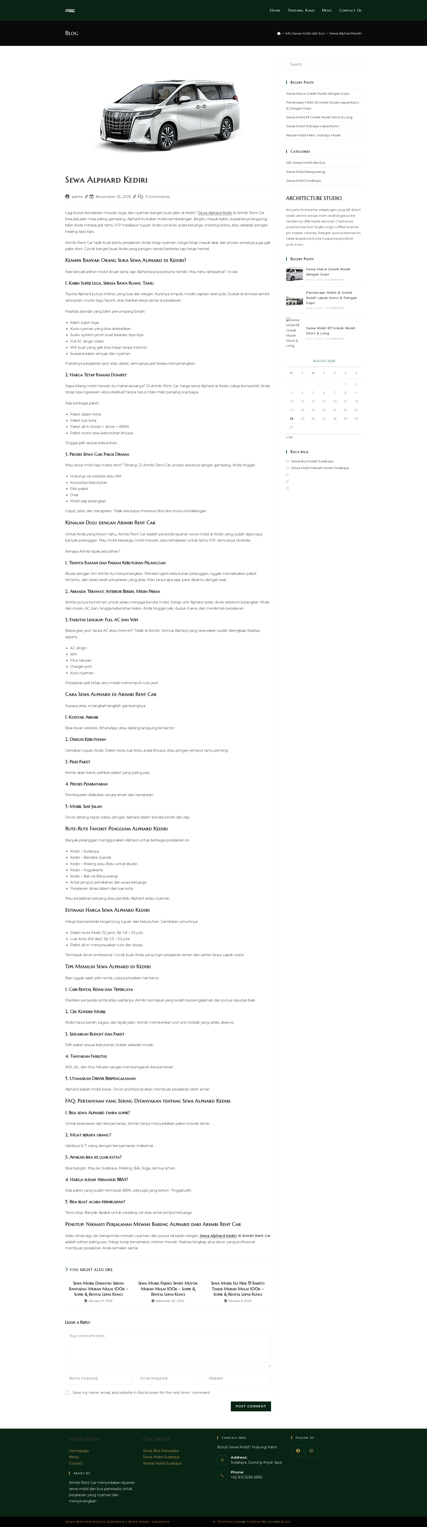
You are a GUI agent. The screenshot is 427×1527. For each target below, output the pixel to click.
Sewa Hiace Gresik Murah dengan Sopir (318, 93)
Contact (76, 1463)
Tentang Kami (230, 1522)
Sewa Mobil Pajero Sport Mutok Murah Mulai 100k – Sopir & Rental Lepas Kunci (168, 1289)
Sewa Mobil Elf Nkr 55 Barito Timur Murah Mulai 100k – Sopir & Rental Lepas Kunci (238, 1289)
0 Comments (157, 197)
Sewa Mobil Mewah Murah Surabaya (320, 468)
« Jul (289, 437)
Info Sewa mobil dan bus (305, 162)
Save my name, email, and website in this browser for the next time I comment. (142, 1392)
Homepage (79, 1451)
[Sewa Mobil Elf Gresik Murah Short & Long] (294, 332)
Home (272, 1522)
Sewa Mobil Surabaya (303, 180)
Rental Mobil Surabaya (162, 1463)
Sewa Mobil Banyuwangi (305, 172)
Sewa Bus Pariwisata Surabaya (95, 1522)
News (74, 1457)
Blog (286, 1522)
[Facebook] (298, 1451)
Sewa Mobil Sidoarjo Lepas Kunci (312, 126)
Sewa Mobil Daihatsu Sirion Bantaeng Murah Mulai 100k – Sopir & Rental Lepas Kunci (98, 1289)
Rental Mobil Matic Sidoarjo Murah (313, 135)
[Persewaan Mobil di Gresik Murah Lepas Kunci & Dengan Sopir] (294, 299)
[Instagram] (311, 1451)
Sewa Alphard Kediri (345, 33)
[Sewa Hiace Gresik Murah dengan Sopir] (294, 274)
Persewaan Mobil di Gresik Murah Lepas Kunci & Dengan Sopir (331, 298)
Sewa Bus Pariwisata (161, 1451)
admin (77, 197)
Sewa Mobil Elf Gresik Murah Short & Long (319, 117)
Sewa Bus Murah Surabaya (312, 461)
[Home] (279, 33)
